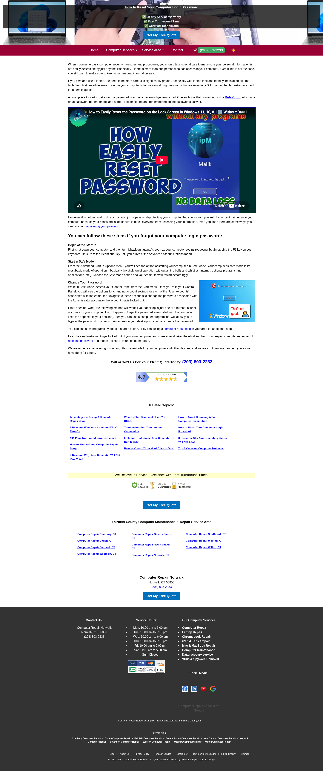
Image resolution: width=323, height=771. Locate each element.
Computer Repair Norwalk (94, 627)
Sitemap (245, 754)
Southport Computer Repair (124, 742)
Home (94, 50)
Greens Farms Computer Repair (183, 738)
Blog (112, 754)
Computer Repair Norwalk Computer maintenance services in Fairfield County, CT (159, 720)
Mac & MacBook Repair (198, 645)
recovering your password (103, 226)
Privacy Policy (142, 754)
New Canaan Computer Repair (220, 738)
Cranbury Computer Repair (86, 738)
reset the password (80, 340)
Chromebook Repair (196, 636)
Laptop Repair (192, 632)
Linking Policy (228, 754)
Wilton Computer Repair (218, 742)
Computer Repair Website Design (198, 759)
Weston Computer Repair (156, 742)
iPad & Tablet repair (196, 641)
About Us (124, 754)
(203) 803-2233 (197, 361)
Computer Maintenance (198, 650)
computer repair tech (177, 328)
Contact (177, 50)
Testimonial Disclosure (204, 754)
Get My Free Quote (161, 35)
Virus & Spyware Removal (200, 659)
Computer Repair (194, 627)
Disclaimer (182, 754)
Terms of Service (162, 754)
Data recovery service (197, 654)
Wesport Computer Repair (188, 742)
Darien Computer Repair (118, 738)
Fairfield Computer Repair (148, 738)
